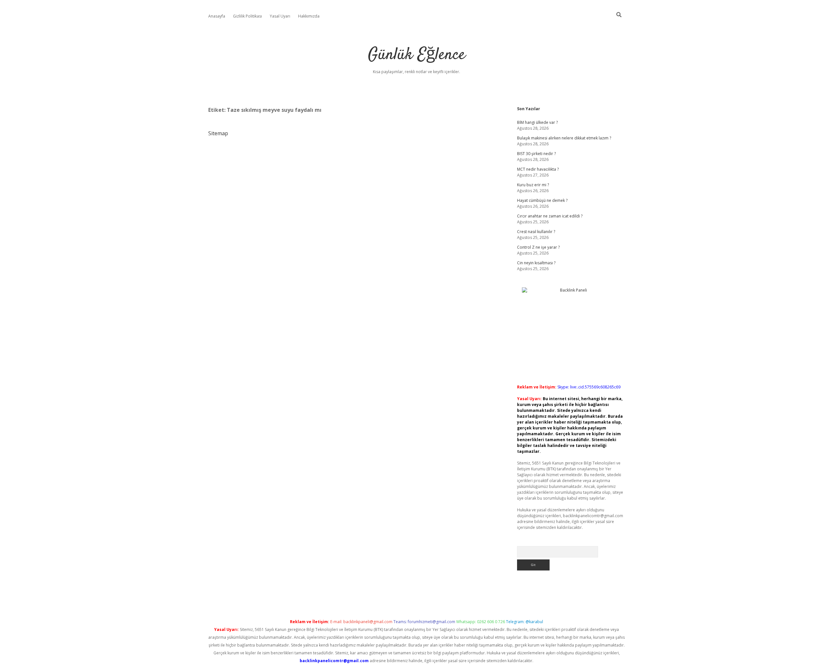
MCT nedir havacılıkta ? (538, 169)
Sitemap (218, 133)
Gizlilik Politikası (247, 16)
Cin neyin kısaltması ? (536, 263)
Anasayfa (216, 16)
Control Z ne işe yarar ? (538, 247)
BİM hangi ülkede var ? (537, 122)
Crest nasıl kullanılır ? (536, 231)
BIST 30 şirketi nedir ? (536, 153)
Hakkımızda (309, 16)
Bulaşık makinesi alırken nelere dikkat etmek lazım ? (564, 138)
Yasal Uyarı (280, 16)
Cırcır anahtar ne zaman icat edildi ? (549, 216)
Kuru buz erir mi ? (533, 185)
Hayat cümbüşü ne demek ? (542, 200)
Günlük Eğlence (416, 55)
